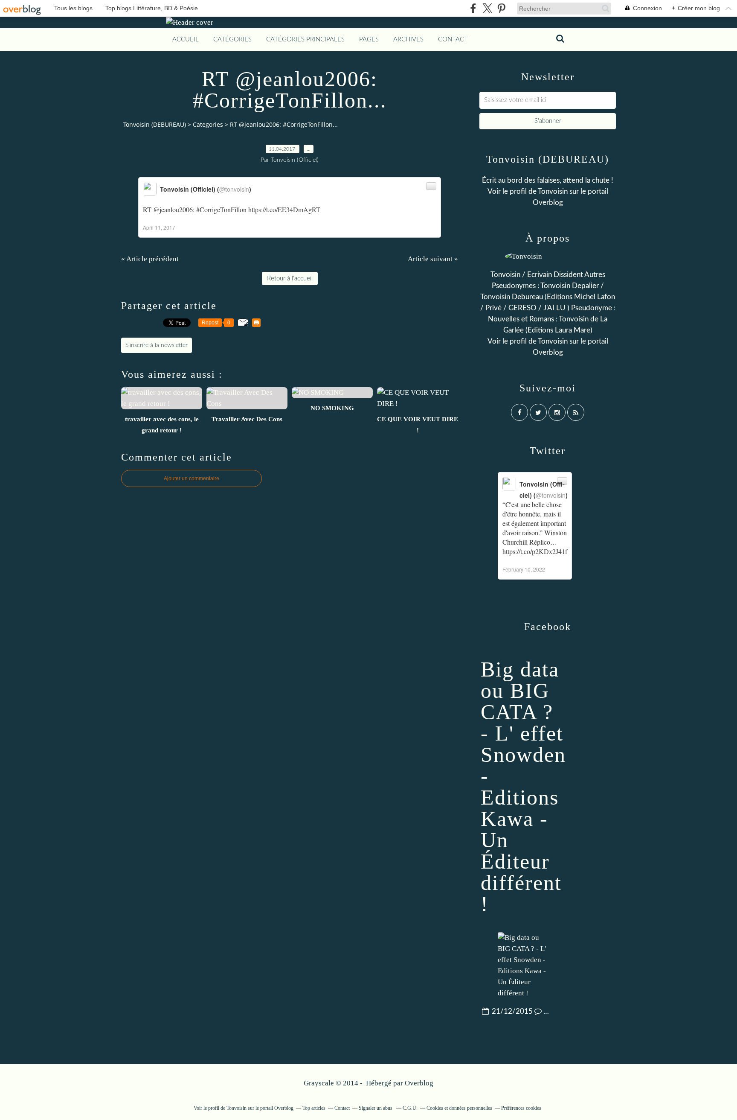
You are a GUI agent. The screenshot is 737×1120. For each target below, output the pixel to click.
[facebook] (473, 8)
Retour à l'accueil (290, 278)
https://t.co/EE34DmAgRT (284, 209)
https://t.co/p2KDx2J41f (534, 551)
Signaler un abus (376, 1108)
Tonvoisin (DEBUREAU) (154, 124)
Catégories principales (305, 39)
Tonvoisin (553, 191)
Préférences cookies (521, 1108)
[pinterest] (501, 8)
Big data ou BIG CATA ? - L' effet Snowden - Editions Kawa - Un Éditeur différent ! (523, 786)
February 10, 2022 (523, 569)
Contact (453, 39)
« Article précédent (150, 259)
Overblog (419, 1083)
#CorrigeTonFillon (221, 209)
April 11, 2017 (159, 227)
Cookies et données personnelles (459, 1108)
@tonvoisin (234, 189)
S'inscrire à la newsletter (156, 345)
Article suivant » (433, 259)
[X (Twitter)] (487, 8)
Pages (369, 39)
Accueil (185, 39)
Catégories (232, 39)
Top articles (313, 1108)
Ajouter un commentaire (191, 478)
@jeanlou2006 (173, 209)
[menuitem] (185, 39)
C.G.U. (410, 1108)
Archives (408, 39)
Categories (208, 124)
